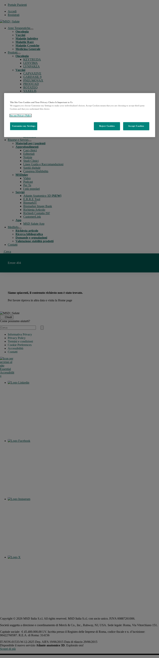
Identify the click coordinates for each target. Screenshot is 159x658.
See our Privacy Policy (20, 115)
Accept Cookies (136, 126)
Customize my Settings (23, 126)
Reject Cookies (107, 126)
